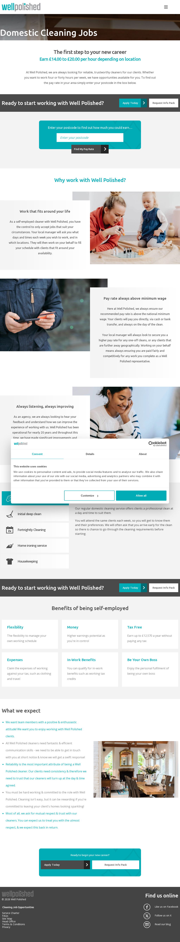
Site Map (7, 918)
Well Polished (18, 899)
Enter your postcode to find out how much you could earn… (90, 127)
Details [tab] (90, 453)
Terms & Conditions (13, 924)
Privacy (6, 927)
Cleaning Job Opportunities (18, 907)
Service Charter (10, 913)
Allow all (141, 495)
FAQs (5, 915)
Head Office (9, 921)
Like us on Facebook (166, 906)
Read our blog (163, 924)
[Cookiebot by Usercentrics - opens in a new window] (151, 443)
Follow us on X (163, 915)
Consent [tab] (37, 453)
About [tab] (143, 453)
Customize (87, 495)
